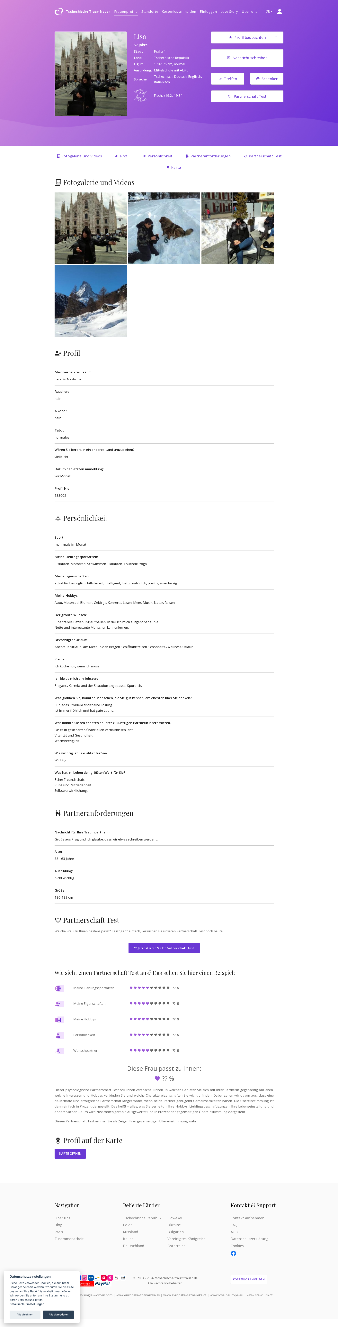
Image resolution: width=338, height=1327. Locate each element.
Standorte (149, 11)
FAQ (234, 1224)
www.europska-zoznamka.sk (138, 1295)
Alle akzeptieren (58, 1314)
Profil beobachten (250, 37)
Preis (59, 1232)
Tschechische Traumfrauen (88, 11)
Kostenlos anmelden (179, 11)
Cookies (237, 1245)
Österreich (176, 1245)
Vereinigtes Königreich (186, 1238)
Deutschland (133, 1245)
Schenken (270, 78)
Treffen (230, 78)
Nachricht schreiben (250, 57)
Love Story (229, 11)
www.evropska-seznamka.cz (185, 1295)
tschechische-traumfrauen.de (176, 1278)
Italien (128, 1238)
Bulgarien (175, 1232)
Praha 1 (160, 51)
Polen (127, 1224)
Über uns (249, 11)
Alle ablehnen (25, 1314)
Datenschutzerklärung (249, 1238)
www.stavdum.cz (260, 1295)
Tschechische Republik (142, 1218)
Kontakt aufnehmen (247, 1218)
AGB (234, 1232)
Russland (130, 1232)
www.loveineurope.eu (226, 1295)
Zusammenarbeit (69, 1238)
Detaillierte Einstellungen (27, 1304)
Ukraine (174, 1224)
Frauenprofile (126, 11)
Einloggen (208, 11)
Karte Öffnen (70, 1153)
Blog (58, 1224)
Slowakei (174, 1218)
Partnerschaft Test (250, 96)
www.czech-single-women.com (88, 1295)
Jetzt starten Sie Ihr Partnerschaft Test (165, 948)
